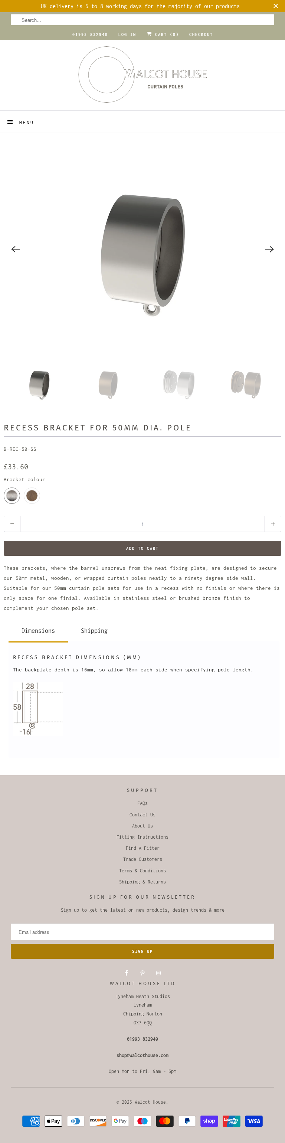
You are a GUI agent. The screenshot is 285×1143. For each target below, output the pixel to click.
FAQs (142, 803)
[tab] (38, 629)
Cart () (165, 34)
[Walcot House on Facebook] (126, 973)
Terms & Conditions (142, 870)
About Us (142, 826)
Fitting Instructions (142, 837)
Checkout (201, 34)
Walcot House (150, 1102)
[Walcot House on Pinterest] (142, 973)
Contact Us (142, 814)
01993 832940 (90, 34)
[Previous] (15, 249)
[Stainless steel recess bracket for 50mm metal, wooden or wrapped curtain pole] (142, 249)
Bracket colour (24, 479)
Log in (127, 34)
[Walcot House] (142, 77)
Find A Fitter (143, 848)
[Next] (269, 249)
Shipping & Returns (142, 882)
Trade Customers (142, 859)
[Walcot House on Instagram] (158, 973)
